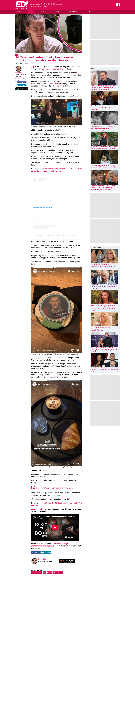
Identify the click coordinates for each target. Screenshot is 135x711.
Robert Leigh (18, 72)
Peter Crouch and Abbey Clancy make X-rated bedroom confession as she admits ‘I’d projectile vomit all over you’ (104, 349)
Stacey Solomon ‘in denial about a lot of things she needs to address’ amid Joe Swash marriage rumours (103, 266)
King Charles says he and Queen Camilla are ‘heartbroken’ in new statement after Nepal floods (104, 286)
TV (31, 12)
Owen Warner (54, 84)
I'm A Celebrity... (23, 76)
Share (21, 82)
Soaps (43, 12)
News (19, 12)
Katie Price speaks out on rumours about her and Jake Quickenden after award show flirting (104, 369)
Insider (88, 12)
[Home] (21, 5)
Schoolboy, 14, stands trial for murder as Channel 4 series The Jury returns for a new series (103, 107)
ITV (16, 78)
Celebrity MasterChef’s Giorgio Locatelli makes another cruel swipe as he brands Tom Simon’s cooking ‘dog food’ (104, 187)
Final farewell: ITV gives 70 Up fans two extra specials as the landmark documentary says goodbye (103, 128)
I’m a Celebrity (37, 509)
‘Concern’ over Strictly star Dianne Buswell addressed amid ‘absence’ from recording (104, 147)
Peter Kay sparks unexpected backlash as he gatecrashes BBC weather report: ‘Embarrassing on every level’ (104, 87)
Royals (57, 12)
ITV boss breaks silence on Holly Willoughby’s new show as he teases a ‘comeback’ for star (103, 328)
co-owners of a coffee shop (52, 69)
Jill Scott (20, 78)
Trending (73, 12)
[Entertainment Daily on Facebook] (118, 4)
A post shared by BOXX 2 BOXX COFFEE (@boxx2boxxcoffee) (56, 236)
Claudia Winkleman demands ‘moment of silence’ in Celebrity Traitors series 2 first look (104, 167)
